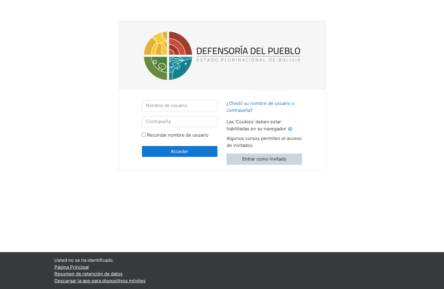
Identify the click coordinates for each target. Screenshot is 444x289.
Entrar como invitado (264, 159)
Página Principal (71, 267)
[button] (291, 129)
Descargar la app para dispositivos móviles (100, 281)
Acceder (179, 151)
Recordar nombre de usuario (177, 135)
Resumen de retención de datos (88, 274)
